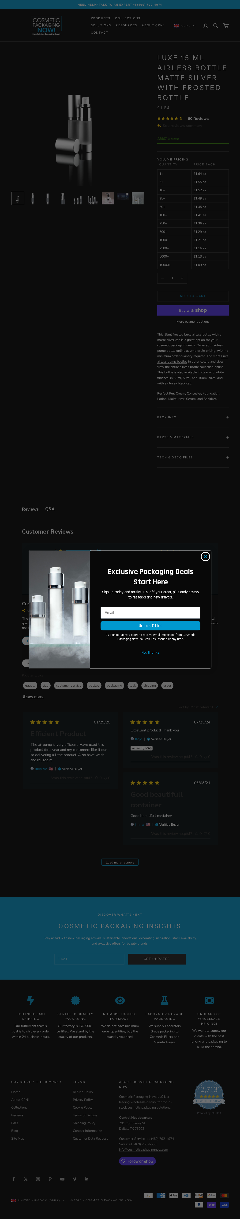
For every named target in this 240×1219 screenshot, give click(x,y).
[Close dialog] (205, 556)
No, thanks (150, 652)
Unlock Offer (150, 626)
